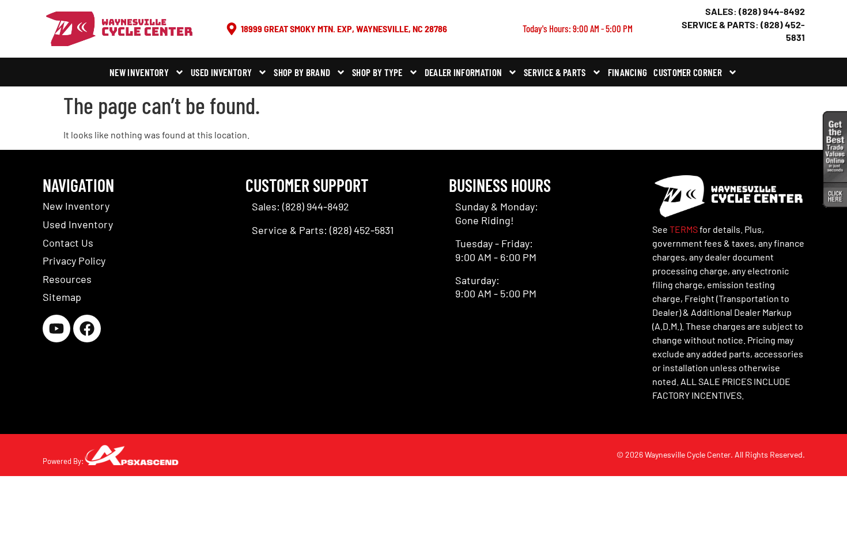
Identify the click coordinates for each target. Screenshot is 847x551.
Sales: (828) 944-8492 (755, 11)
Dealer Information (463, 72)
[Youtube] (56, 328)
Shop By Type (377, 72)
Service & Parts (555, 72)
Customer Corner (687, 72)
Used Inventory (221, 72)
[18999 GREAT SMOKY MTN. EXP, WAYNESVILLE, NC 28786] (231, 28)
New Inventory (139, 72)
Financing (628, 72)
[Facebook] (87, 328)
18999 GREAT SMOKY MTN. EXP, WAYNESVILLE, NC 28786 (344, 28)
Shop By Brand (302, 72)
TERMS (684, 229)
